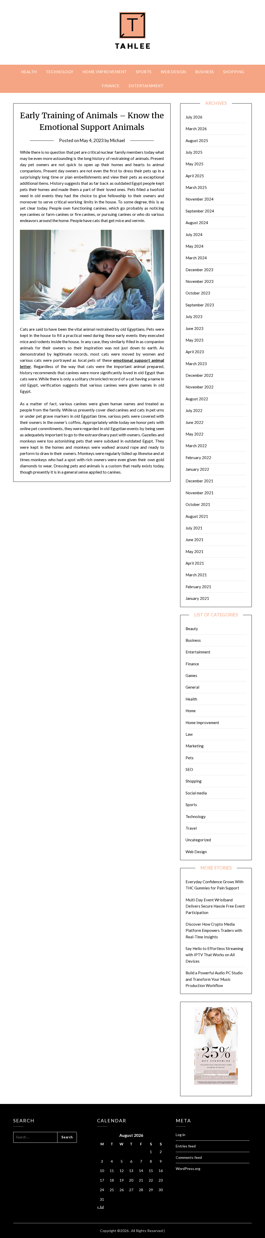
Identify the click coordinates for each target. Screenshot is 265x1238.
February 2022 (198, 457)
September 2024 (200, 211)
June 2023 (194, 328)
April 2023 (195, 351)
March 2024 (196, 257)
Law (189, 734)
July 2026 (194, 117)
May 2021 (194, 551)
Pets (190, 757)
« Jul (100, 1207)
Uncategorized (198, 839)
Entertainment (146, 85)
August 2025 (197, 140)
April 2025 (195, 175)
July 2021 (194, 528)
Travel (191, 828)
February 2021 (198, 586)
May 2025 (194, 163)
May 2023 (194, 340)
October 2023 (198, 293)
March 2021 (196, 574)
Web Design (173, 71)
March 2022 (196, 445)
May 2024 (194, 246)
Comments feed (189, 1157)
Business (204, 71)
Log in (180, 1134)
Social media (196, 793)
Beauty (192, 628)
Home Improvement (105, 71)
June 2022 (194, 422)
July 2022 (194, 410)
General (192, 687)
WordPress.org (188, 1168)
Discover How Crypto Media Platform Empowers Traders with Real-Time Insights (214, 930)
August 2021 (197, 516)
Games (191, 675)
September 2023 (200, 305)
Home (191, 710)
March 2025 (196, 187)
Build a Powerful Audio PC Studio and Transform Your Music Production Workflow (214, 979)
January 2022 (197, 469)
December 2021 (199, 480)
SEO (189, 769)
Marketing (195, 745)
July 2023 (194, 316)
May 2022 (194, 434)
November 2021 (200, 492)
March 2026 (196, 128)
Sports (144, 71)
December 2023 (199, 269)
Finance (111, 85)
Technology (59, 71)
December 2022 (199, 375)
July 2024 (194, 234)
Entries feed (186, 1146)
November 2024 (200, 199)
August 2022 (197, 398)
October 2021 (198, 504)
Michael (117, 140)
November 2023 (200, 281)
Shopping (233, 71)
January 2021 (197, 598)
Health (29, 71)
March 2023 (196, 363)
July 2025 (194, 152)
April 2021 (195, 563)
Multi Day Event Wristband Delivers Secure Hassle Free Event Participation (215, 906)
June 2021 (194, 539)
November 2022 (200, 387)
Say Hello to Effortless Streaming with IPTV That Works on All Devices (214, 954)
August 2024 (197, 222)
